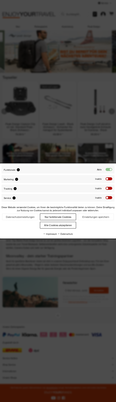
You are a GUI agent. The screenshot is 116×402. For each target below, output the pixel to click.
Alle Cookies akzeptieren (58, 225)
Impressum (51, 233)
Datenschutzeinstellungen (20, 217)
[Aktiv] (109, 169)
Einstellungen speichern (95, 217)
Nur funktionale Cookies (58, 217)
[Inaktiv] (109, 178)
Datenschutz (66, 233)
